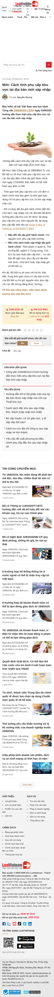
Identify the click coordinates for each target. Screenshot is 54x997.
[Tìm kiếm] (49, 65)
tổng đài (15, 316)
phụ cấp (17, 351)
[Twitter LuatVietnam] (24, 924)
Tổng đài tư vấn (37, 820)
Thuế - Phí (22, 17)
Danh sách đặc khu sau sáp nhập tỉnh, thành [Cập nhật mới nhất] (25, 410)
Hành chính (7, 17)
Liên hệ (8, 816)
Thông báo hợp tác (13, 854)
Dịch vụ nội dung (37, 817)
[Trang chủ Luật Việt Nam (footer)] (27, 865)
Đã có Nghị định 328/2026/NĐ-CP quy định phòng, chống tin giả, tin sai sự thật (25, 541)
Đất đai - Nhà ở (38, 17)
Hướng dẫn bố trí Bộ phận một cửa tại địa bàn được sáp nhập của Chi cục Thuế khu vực (28, 398)
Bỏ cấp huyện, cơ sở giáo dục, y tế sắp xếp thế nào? (26, 420)
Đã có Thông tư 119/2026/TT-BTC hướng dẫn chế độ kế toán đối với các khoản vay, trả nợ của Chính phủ (25, 509)
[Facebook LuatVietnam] (4, 924)
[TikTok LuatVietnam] (19, 924)
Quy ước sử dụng (13, 840)
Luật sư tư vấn (36, 316)
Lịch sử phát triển (13, 805)
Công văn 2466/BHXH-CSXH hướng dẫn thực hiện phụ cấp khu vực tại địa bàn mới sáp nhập (27, 376)
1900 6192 (14, 309)
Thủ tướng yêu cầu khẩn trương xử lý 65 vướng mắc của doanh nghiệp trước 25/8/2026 (26, 727)
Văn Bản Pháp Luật (11, 982)
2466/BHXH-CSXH (24, 110)
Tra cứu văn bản (37, 801)
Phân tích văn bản (38, 805)
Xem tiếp (27, 785)
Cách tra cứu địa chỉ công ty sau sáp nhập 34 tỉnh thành (27, 430)
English (41, 9)
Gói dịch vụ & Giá (28, 9)
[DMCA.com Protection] (32, 993)
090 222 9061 (41, 309)
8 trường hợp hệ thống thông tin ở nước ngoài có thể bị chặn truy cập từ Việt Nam (25, 575)
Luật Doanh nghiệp (30, 982)
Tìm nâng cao (45, 70)
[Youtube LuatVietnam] (14, 924)
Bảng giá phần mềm (14, 832)
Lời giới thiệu (11, 801)
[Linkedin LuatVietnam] (30, 924)
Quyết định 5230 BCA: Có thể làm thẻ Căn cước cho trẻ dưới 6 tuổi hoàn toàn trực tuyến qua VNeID (26, 665)
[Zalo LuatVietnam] (9, 924)
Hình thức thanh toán (14, 836)
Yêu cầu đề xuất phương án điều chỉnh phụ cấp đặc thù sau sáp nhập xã (27, 442)
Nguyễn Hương (24, 97)
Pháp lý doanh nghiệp (40, 809)
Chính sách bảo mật (14, 844)
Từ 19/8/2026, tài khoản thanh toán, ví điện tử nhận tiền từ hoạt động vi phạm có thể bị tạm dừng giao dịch (26, 634)
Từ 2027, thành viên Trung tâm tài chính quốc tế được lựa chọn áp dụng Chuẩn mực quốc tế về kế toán (26, 696)
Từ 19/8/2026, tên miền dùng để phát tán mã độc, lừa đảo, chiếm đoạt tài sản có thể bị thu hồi (27, 478)
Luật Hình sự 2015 (15, 985)
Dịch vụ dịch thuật (38, 813)
